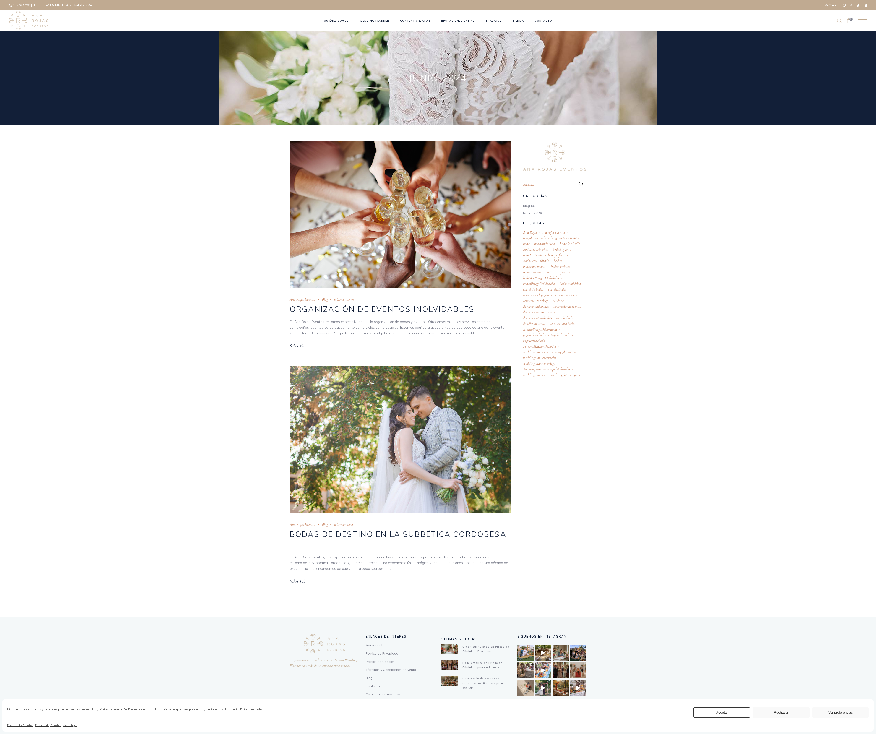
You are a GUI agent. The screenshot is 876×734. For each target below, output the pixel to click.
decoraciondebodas (536, 306)
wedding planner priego (539, 363)
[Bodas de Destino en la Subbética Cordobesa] (400, 439)
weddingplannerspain (565, 374)
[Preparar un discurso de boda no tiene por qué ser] (561, 653)
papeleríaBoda (560, 335)
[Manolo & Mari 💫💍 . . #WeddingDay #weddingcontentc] (578, 653)
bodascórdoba (560, 266)
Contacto (373, 686)
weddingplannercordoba (539, 357)
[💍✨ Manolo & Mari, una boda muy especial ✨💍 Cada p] (525, 653)
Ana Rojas (530, 232)
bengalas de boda (534, 238)
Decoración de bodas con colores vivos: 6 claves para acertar (482, 683)
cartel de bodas (533, 289)
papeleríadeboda (534, 340)
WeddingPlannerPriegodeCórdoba (546, 369)
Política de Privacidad (382, 653)
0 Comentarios (344, 299)
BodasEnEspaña (556, 272)
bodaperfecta (556, 255)
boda (526, 243)
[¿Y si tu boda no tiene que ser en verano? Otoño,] (561, 688)
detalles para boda (562, 323)
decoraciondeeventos (567, 306)
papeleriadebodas (534, 335)
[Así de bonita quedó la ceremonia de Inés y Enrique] (543, 653)
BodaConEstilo (570, 243)
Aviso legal (70, 725)
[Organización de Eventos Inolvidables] (400, 214)
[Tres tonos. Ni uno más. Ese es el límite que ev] (578, 670)
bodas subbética (570, 283)
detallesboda (564, 317)
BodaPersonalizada (536, 260)
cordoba (558, 300)
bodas (558, 260)
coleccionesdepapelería (538, 295)
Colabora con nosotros (383, 694)
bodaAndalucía (544, 243)
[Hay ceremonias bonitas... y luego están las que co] (543, 688)
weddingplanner (534, 352)
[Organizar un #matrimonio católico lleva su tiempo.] (561, 670)
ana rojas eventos (553, 232)
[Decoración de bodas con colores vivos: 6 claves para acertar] (449, 681)
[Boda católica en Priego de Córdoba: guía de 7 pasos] (449, 665)
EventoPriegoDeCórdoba (540, 329)
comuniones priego (535, 300)
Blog (325, 299)
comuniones (566, 295)
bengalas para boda (564, 238)
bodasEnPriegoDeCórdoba (541, 278)
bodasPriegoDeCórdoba (539, 283)
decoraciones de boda (537, 312)
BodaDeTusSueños (535, 249)
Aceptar (722, 712)
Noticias (529, 213)
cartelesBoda (557, 289)
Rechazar (781, 712)
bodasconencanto (534, 266)
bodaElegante (562, 249)
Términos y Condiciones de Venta (391, 670)
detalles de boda (534, 323)
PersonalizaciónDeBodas (539, 346)
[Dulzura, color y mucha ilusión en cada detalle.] (543, 670)
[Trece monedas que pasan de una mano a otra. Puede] (525, 688)
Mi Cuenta (832, 5)
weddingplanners (534, 374)
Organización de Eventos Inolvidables (382, 309)
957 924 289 (22, 5)
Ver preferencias (840, 712)
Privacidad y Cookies (20, 725)
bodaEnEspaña (533, 255)
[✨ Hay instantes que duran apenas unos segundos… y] (525, 670)
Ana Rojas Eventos (302, 299)
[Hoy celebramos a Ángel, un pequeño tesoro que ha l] (578, 688)
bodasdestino (532, 272)
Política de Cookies (380, 662)
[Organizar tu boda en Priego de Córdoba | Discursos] (449, 649)
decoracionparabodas (537, 317)
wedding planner (561, 352)
